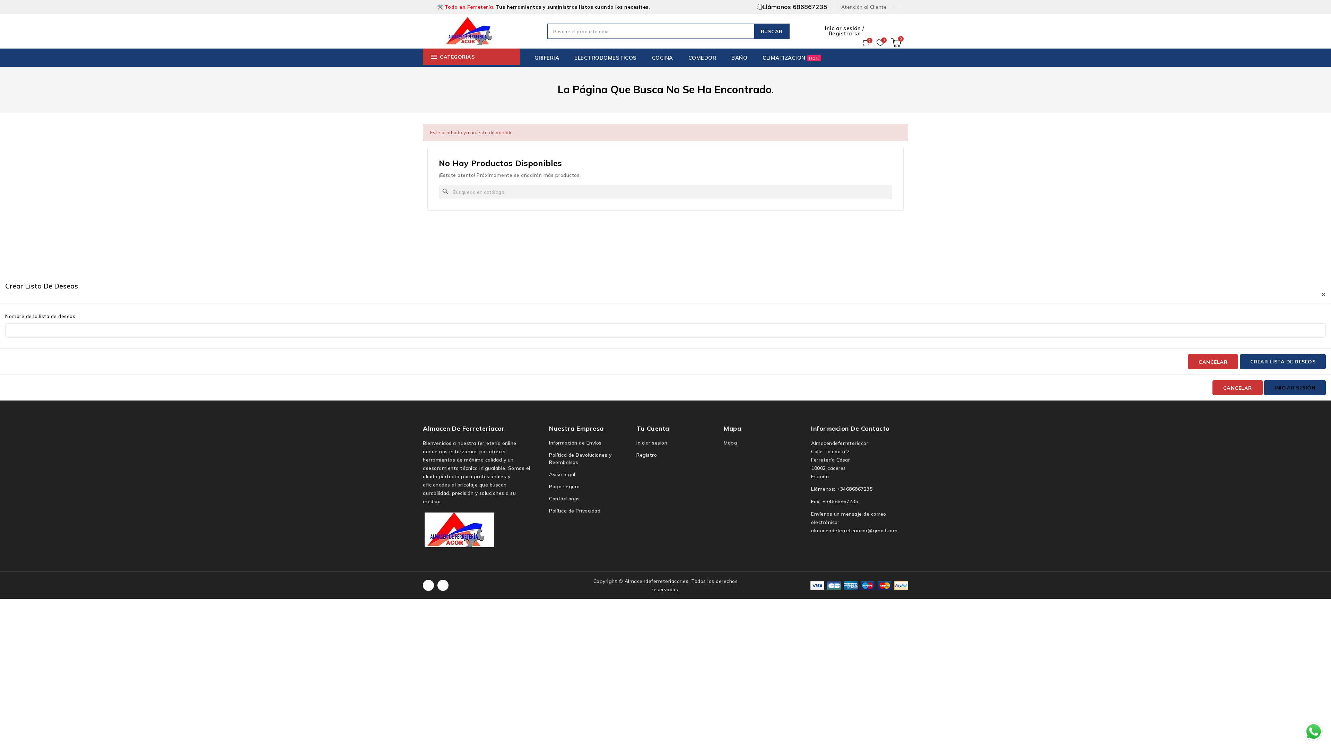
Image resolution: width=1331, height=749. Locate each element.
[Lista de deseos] (880, 43)
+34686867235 (854, 489)
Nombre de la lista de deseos (40, 316)
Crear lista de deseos (1283, 362)
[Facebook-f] (428, 585)
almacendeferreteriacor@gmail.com (854, 530)
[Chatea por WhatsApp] (1313, 731)
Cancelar (1213, 362)
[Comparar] (866, 43)
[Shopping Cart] (896, 43)
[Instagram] (443, 585)
